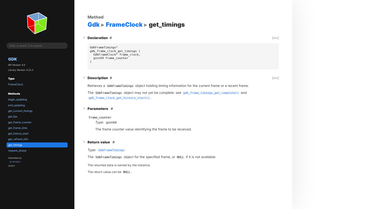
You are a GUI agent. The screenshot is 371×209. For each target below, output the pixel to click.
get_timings (15, 144)
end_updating (16, 105)
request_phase (17, 150)
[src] (275, 38)
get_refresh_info (18, 139)
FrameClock (15, 84)
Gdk (12, 59)
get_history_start (18, 133)
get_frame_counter (19, 122)
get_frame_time (17, 127)
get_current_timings (20, 110)
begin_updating (17, 99)
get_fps (12, 116)
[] (84, 37)
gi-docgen (15, 161)
